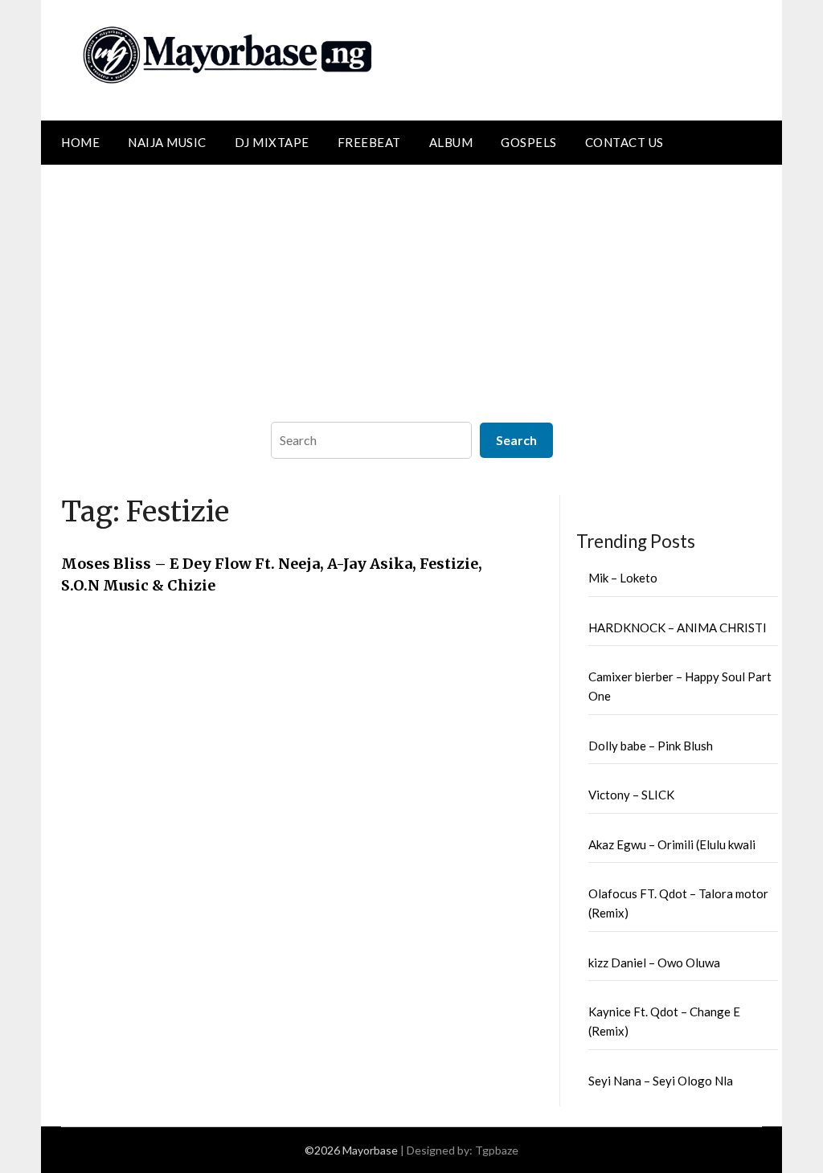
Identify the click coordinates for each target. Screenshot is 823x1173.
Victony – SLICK (631, 794)
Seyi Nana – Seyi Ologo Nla (660, 1080)
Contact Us (624, 142)
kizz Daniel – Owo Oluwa (654, 962)
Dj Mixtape (272, 142)
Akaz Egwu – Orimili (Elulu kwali (671, 844)
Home (80, 142)
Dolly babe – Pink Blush (650, 745)
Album (451, 142)
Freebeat (369, 142)
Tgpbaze (496, 1150)
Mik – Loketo (622, 577)
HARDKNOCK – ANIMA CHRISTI (677, 627)
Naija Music (167, 142)
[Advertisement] (411, 285)
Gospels (529, 142)
